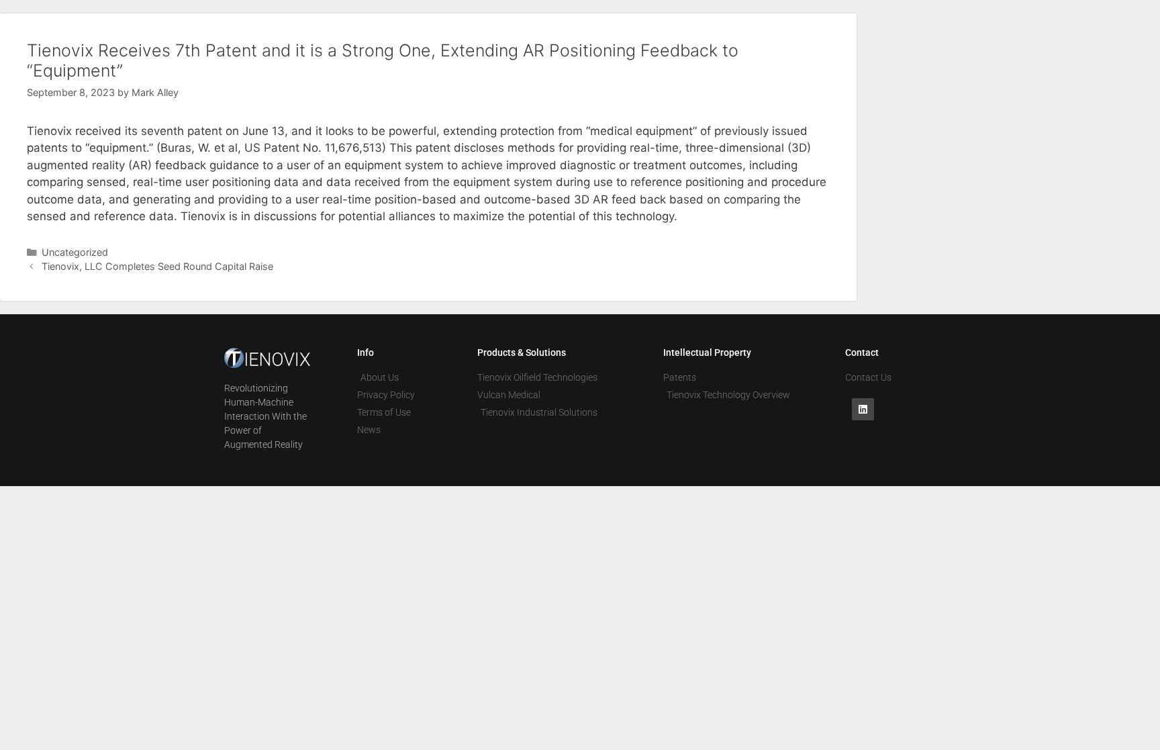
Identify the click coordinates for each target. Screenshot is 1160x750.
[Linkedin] (863, 409)
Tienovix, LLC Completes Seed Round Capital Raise (157, 266)
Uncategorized (75, 252)
